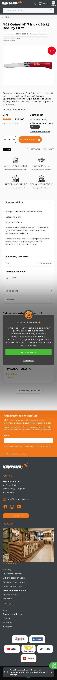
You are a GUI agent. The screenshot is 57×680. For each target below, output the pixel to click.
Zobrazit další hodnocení (28, 390)
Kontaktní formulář (15, 516)
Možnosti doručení (40, 132)
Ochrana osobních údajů (14, 578)
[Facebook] (5, 506)
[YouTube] (19, 506)
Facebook (7, 622)
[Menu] (53, 3)
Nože (13, 278)
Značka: (9, 41)
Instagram (7, 627)
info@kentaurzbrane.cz (18, 499)
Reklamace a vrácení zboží (15, 590)
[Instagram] (11, 506)
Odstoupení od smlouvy (14, 582)
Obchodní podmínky (12, 574)
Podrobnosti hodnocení (39, 34)
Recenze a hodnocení (13, 614)
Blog (5, 610)
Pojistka (9, 222)
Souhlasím (30, 352)
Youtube (6, 618)
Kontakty (7, 569)
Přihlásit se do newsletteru (17, 454)
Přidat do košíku (27, 139)
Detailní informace (14, 109)
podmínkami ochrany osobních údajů (37, 446)
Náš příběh (8, 599)
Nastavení (28, 360)
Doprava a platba (10, 594)
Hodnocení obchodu (12, 586)
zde (34, 345)
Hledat (51, 10)
